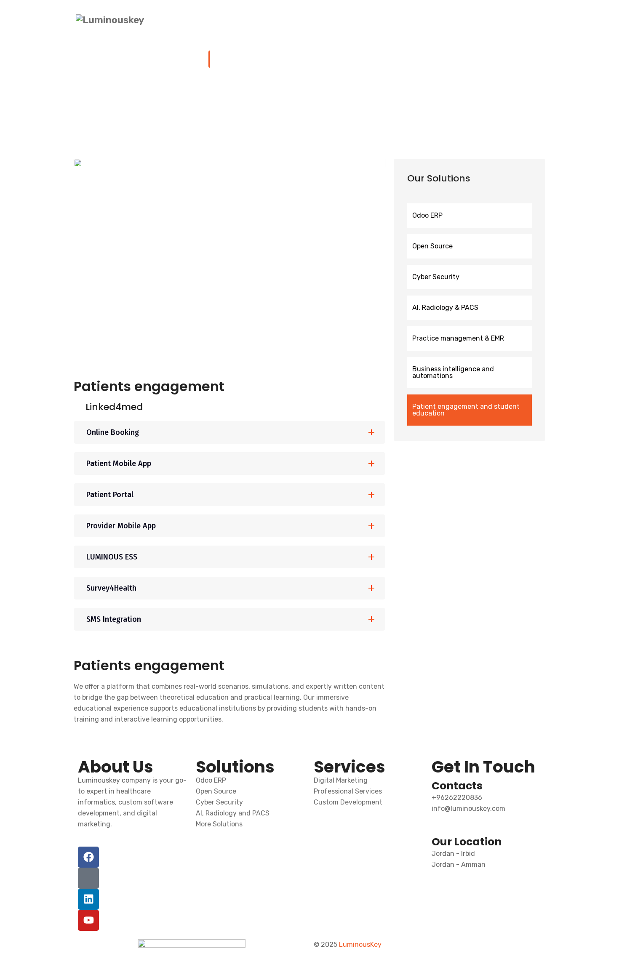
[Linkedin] (88, 899)
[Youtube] (88, 920)
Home (284, 20)
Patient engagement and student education (466, 409)
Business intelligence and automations (453, 372)
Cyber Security (435, 277)
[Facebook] (88, 857)
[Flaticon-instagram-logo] (88, 878)
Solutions (316, 20)
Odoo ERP (427, 215)
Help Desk (448, 20)
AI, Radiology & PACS (445, 308)
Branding (402, 20)
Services (360, 20)
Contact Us (526, 20)
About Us (487, 20)
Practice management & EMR (458, 338)
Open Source (432, 246)
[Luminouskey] (110, 19)
